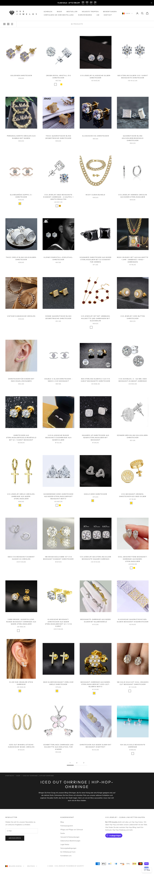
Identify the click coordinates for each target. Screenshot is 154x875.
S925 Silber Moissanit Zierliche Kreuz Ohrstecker (58, 683)
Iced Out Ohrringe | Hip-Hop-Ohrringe (38, 776)
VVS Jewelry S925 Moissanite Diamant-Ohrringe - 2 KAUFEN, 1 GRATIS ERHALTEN (58, 197)
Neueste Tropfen (90, 11)
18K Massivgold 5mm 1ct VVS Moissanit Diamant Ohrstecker (58, 558)
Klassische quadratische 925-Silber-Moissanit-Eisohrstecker (133, 620)
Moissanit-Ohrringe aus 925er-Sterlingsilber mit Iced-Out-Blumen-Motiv (96, 684)
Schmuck (48, 11)
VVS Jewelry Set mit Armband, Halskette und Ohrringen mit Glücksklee (95, 318)
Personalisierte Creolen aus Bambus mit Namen (21, 137)
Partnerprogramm (66, 826)
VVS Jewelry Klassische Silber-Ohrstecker (95, 77)
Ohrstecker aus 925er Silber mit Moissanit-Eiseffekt (95, 746)
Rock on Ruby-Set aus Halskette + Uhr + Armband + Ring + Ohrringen (132, 259)
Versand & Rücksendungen (69, 837)
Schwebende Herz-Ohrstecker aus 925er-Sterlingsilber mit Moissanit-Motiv (58, 496)
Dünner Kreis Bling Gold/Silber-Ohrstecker (132, 436)
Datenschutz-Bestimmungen (70, 841)
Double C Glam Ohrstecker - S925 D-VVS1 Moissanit (58, 380)
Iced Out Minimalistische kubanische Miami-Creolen (21, 746)
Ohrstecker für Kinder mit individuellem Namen (21, 380)
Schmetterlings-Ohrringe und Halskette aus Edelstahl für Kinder (58, 747)
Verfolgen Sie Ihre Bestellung (59, 15)
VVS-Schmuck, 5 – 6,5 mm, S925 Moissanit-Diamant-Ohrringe (133, 380)
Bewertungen (110, 11)
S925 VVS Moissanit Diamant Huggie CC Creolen (21, 558)
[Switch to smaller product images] (8, 24)
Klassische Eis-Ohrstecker (95, 136)
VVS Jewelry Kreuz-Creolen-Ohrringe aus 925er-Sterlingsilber (21, 496)
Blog (62, 822)
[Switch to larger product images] (4, 24)
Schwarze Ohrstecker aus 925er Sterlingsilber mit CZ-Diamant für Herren (95, 259)
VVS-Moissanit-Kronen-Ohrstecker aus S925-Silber (132, 495)
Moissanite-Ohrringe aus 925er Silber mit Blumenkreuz (95, 620)
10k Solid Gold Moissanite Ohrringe (132, 746)
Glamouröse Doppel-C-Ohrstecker (21, 196)
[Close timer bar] (151, 2)
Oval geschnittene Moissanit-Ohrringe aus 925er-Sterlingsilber (132, 559)
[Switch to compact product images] (12, 24)
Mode (59, 11)
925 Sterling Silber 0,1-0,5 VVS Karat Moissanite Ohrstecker (95, 380)
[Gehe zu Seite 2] (83, 762)
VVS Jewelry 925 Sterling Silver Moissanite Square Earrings (95, 558)
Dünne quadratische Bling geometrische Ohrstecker (58, 317)
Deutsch (31, 866)
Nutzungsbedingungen (68, 848)
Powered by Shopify (75, 866)
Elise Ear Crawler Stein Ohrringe (21, 683)
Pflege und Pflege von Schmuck (71, 830)
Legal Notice (64, 844)
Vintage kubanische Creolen (21, 316)
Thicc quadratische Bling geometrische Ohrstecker (58, 137)
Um (98, 15)
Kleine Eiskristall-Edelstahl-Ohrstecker (58, 258)
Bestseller (72, 11)
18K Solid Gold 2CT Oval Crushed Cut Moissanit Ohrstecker (133, 683)
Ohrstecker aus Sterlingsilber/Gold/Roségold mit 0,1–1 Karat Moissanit (21, 437)
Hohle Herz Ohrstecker (95, 494)
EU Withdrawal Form (67, 852)
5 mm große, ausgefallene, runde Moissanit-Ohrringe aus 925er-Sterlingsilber (21, 622)
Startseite (9, 776)
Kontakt (108, 15)
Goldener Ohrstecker (21, 75)
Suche (62, 833)
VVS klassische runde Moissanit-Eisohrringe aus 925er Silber (58, 437)
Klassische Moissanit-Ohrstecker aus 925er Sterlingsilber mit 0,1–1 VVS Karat (58, 623)
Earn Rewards (85, 15)
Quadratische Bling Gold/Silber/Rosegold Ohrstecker (133, 138)
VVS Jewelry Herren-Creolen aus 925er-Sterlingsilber (132, 196)
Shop (18, 776)
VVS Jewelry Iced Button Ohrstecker (133, 317)
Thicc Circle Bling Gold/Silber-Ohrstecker (21, 258)
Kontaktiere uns (65, 856)
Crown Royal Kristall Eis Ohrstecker (58, 77)
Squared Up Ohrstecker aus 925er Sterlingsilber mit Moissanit (95, 437)
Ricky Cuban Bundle (95, 195)
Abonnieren (15, 838)
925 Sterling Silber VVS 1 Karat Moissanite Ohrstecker (133, 77)
